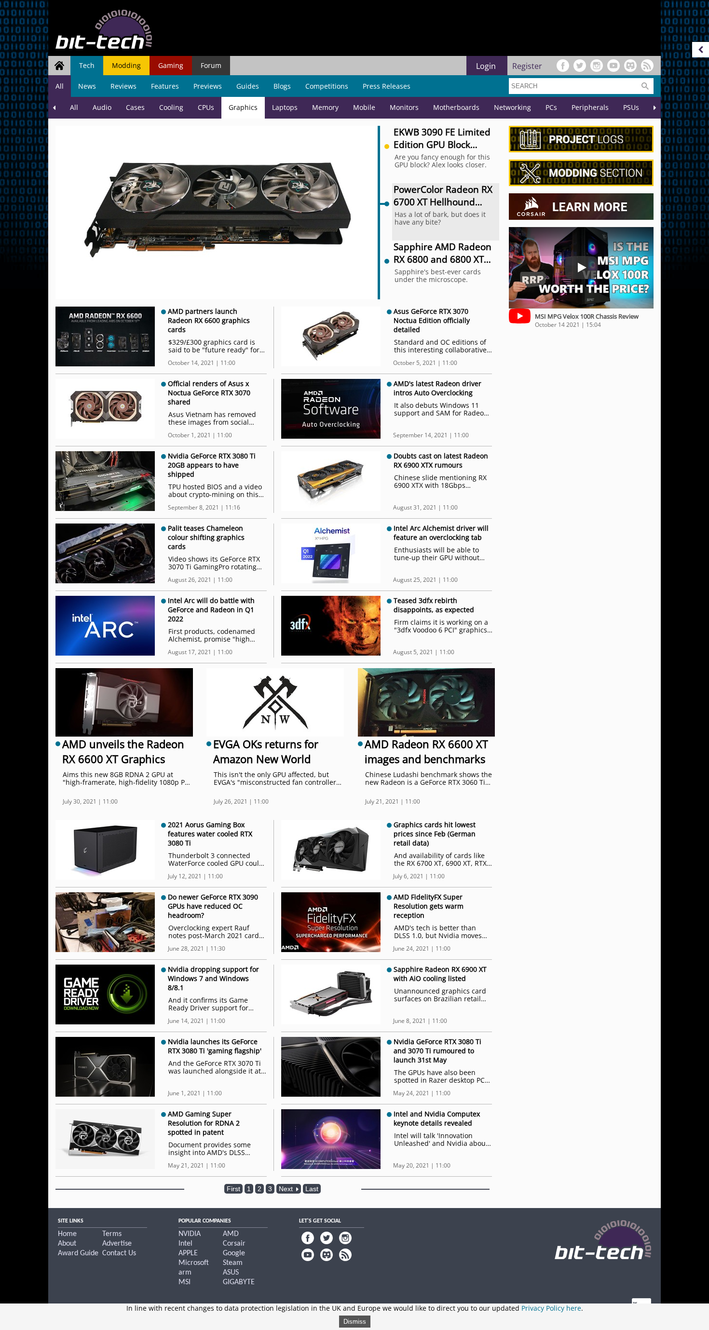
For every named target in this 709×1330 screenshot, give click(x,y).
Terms (112, 1234)
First (233, 1189)
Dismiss (354, 1321)
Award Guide (78, 1253)
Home (67, 1234)
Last (311, 1189)
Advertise (117, 1244)
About (67, 1244)
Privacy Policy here (551, 1308)
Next (287, 1189)
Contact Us (119, 1253)
